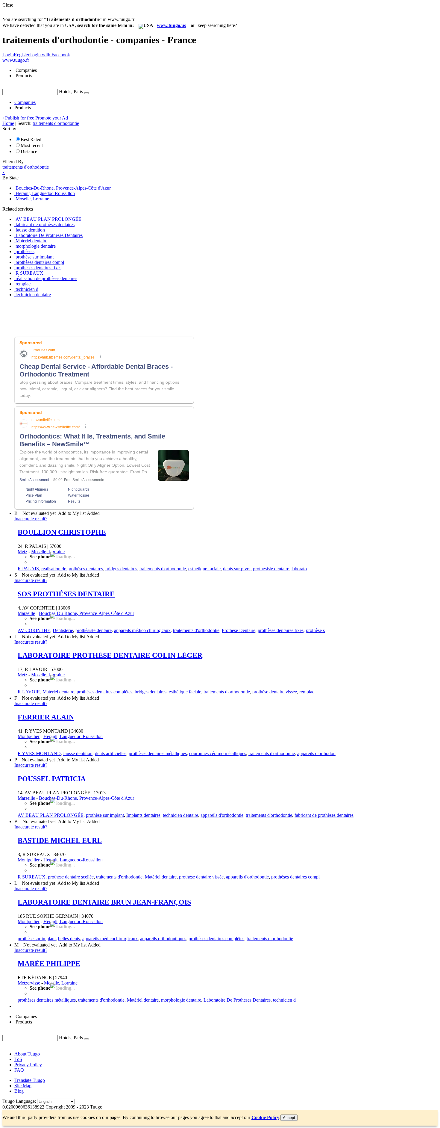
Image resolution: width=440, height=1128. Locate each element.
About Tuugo (27, 1053)
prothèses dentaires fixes (281, 630)
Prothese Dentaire (238, 630)
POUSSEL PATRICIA (52, 779)
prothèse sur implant (105, 815)
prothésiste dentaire (271, 568)
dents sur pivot (237, 568)
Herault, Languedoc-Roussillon (73, 736)
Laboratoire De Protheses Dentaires (237, 1000)
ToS (18, 1059)
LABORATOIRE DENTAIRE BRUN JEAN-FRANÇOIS (104, 902)
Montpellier (29, 736)
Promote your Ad (51, 117)
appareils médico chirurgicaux (142, 630)
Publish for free (18, 117)
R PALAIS (28, 568)
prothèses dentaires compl (295, 876)
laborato (299, 568)
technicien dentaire (180, 815)
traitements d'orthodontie (162, 568)
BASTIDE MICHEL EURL (60, 840)
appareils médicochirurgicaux (110, 938)
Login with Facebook (49, 54)
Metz (22, 551)
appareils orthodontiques (163, 938)
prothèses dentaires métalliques (158, 753)
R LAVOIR (29, 691)
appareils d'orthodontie (222, 815)
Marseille (26, 613)
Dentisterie (63, 630)
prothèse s (315, 630)
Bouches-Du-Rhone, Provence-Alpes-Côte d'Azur (86, 613)
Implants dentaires (143, 815)
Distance (29, 151)
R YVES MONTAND (39, 753)
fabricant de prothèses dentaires (324, 815)
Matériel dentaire (58, 691)
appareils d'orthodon (316, 753)
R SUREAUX (31, 876)
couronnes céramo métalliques (217, 753)
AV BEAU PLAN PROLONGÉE (51, 815)
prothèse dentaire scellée (71, 876)
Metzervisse (29, 982)
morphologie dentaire (181, 1000)
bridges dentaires (121, 568)
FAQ (19, 1070)
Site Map (22, 1085)
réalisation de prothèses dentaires (72, 568)
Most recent (32, 145)
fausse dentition (77, 753)
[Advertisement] (111, 315)
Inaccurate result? (30, 518)
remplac (306, 691)
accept (289, 1117)
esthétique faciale (204, 568)
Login (8, 54)
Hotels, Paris (71, 91)
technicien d (284, 1000)
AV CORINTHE (34, 630)
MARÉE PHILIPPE (49, 963)
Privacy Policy (28, 1064)
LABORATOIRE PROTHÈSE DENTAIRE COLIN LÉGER (110, 655)
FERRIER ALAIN (46, 717)
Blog (19, 1091)
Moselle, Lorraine (48, 551)
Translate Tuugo (29, 1080)
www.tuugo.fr (15, 60)
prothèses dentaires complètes (104, 691)
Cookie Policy (265, 1117)
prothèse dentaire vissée (274, 691)
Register (21, 54)
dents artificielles (110, 753)
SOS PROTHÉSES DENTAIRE (66, 594)
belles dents (69, 938)
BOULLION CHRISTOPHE (62, 532)
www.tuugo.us (171, 25)
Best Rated (31, 139)
